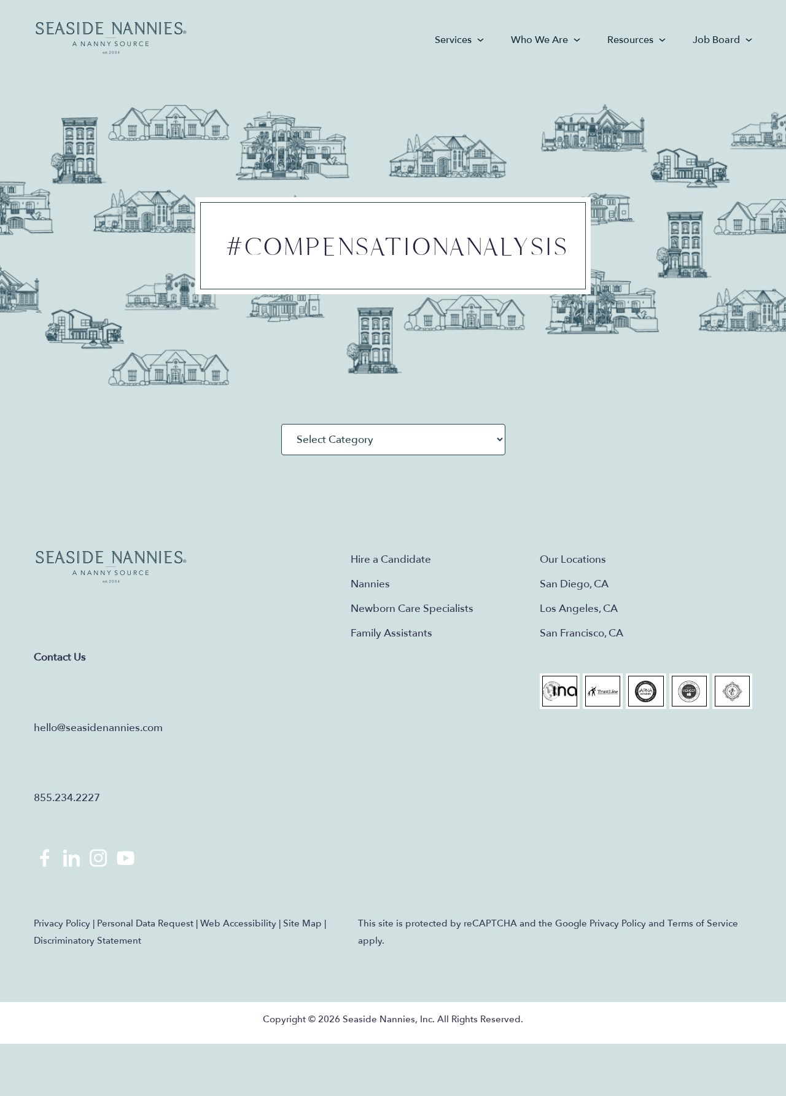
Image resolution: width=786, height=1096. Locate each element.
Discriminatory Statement (87, 940)
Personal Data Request (145, 923)
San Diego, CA (574, 584)
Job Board (716, 40)
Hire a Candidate (391, 559)
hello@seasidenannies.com (98, 728)
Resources (630, 40)
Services (453, 40)
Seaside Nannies (111, 38)
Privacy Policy (62, 923)
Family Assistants (391, 633)
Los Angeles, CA (579, 608)
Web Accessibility (238, 923)
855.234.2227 (67, 798)
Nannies (370, 584)
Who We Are (539, 40)
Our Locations (573, 559)
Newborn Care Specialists (412, 608)
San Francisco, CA (581, 633)
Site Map (302, 923)
